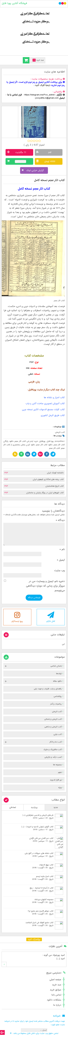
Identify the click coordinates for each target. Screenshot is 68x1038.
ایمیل (61, 560)
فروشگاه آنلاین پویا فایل (14, 3)
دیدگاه (60, 520)
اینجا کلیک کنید (42, 85)
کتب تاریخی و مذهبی (53, 726)
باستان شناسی (56, 666)
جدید (55, 807)
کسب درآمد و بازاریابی (53, 757)
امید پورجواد (59, 955)
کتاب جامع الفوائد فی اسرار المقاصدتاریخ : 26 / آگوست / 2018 (39, 924)
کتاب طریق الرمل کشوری (53, 415)
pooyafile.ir (60, 441)
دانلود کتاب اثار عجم (44, 444)
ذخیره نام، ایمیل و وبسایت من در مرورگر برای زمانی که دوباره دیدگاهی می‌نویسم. (45, 586)
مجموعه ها (57, 764)
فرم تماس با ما (14, 95)
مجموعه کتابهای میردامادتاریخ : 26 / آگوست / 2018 (42, 901)
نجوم (60, 772)
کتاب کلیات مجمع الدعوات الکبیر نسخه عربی (43, 409)
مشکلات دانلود (54, 1000)
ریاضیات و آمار (56, 704)
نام (62, 549)
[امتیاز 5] (39, 141)
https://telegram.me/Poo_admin (39, 95)
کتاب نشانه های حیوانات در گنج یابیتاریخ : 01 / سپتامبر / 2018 (39, 855)
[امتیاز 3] (34, 141)
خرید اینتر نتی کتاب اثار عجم (26, 441)
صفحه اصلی (55, 979)
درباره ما (57, 1005)
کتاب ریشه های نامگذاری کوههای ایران (48, 479)
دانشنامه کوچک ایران (55, 472)
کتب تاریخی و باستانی (53, 719)
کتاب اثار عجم (54, 448)
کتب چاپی (57, 734)
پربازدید (34, 807)
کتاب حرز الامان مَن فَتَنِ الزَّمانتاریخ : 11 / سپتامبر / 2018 (41, 840)
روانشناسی (58, 696)
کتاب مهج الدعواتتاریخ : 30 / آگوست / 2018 (42, 866)
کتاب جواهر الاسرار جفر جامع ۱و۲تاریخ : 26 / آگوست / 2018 (40, 912)
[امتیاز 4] (36, 141)
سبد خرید (56, 984)
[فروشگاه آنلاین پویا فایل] (34, 31)
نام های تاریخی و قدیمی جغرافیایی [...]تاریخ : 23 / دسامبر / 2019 (38, 816)
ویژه (60, 787)
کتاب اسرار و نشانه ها (54, 397)
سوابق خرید (55, 989)
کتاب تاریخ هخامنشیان (54, 486)
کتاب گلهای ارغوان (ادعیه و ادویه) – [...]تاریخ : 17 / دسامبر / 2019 (37, 828)
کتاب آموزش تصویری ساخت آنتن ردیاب (45, 403)
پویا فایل (50, 441)
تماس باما (56, 995)
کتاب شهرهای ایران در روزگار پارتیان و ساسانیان (45, 492)
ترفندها (59, 673)
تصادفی (12, 807)
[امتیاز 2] (31, 141)
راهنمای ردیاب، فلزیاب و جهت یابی (48, 688)
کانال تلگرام (50, 621)
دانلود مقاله (57, 681)
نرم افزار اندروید (56, 779)
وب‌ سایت (59, 570)
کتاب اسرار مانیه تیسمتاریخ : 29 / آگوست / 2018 (42, 878)
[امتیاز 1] (28, 141)
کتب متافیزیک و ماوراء (52, 749)
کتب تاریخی (60, 432)
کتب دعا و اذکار (55, 742)
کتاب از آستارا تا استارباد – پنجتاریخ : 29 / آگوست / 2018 (41, 889)
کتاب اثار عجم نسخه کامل (49, 180)
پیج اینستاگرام (17, 621)
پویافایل (42, 441)
